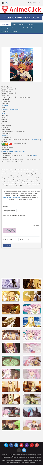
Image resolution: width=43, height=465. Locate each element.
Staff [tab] (14, 24)
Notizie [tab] (14, 31)
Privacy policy (32, 462)
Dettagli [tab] (5, 24)
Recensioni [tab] (16, 28)
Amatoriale (5, 135)
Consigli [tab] (25, 28)
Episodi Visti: (7, 239)
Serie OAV (5, 105)
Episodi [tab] (21, 24)
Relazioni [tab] (34, 28)
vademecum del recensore (12, 197)
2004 (3, 113)
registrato (34, 155)
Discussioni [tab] (5, 31)
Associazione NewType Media (9, 456)
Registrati (32, 3)
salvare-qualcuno (19, 151)
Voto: (22, 239)
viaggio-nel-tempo (7, 151)
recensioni (35, 139)
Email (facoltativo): (9, 210)
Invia (8, 245)
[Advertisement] (22, 39)
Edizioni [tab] (30, 24)
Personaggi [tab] (5, 28)
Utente (5, 206)
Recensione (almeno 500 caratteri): (15, 215)
